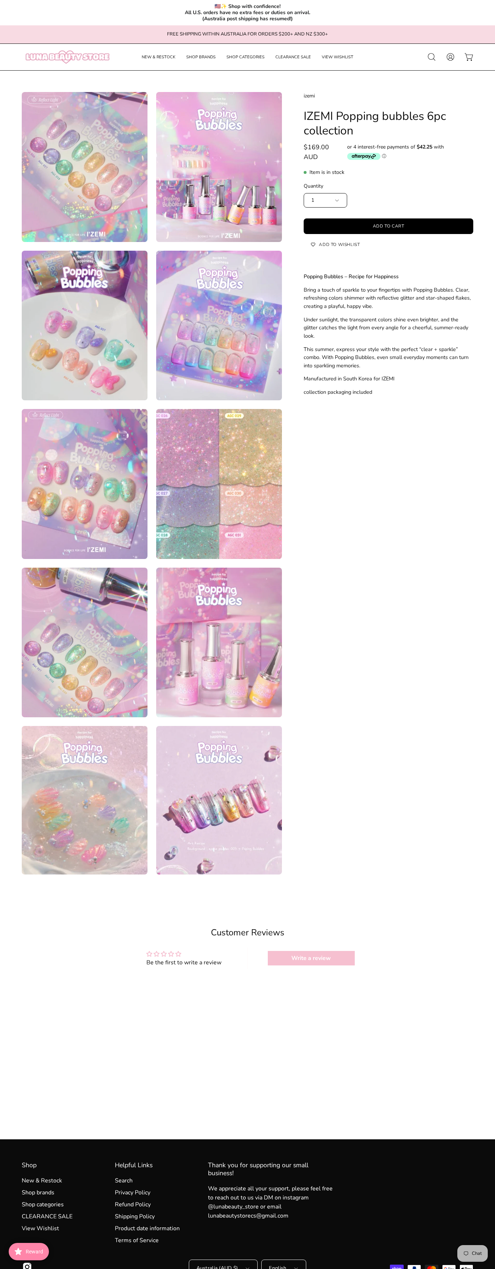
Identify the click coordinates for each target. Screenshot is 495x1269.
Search (124, 1181)
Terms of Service (137, 1240)
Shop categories (43, 1205)
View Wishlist (40, 1228)
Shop (29, 1165)
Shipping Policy (135, 1216)
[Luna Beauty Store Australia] (67, 57)
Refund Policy (133, 1205)
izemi (309, 95)
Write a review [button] (311, 958)
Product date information (147, 1228)
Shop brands (38, 1193)
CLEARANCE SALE (47, 1216)
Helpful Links (134, 1165)
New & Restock (42, 1181)
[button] (158, 57)
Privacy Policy (132, 1193)
